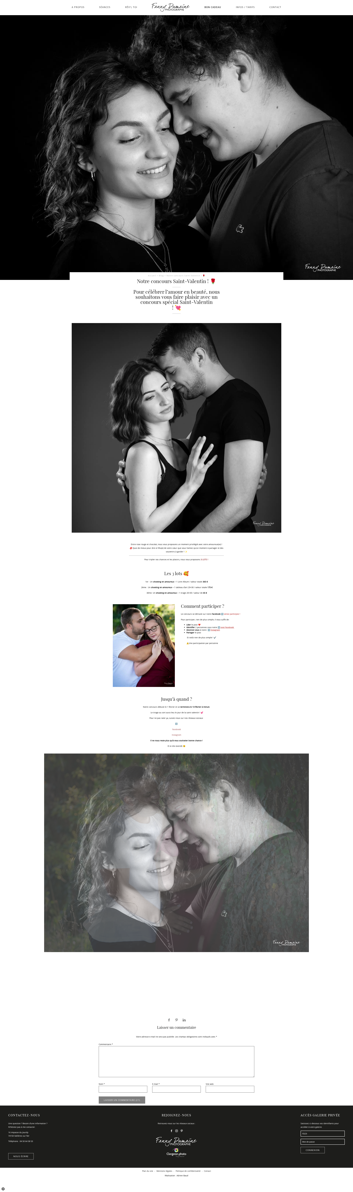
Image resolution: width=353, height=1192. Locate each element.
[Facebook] (171, 1131)
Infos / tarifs (245, 7)
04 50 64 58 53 (26, 1141)
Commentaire (106, 1044)
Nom (102, 1084)
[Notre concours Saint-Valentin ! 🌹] (176, 147)
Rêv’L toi (131, 7)
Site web (210, 1084)
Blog (161, 275)
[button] (4, 886)
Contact (275, 7)
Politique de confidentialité (188, 1171)
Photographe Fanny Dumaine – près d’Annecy (171, 7)
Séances (104, 7)
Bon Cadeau (212, 7)
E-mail (156, 1084)
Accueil (152, 275)
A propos (78, 7)
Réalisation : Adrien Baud (176, 1175)
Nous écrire (21, 1156)
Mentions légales (164, 1171)
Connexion (313, 1150)
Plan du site (147, 1171)
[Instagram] (176, 1131)
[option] (176, 842)
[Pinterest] (181, 1131)
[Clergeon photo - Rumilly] (176, 1153)
